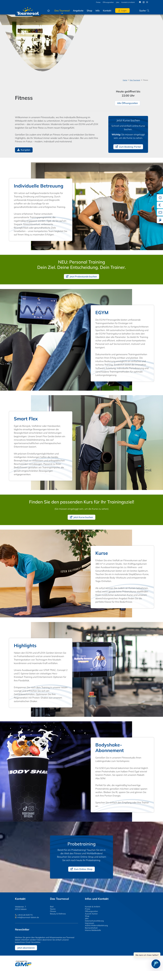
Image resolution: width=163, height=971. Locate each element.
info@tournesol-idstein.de (28, 917)
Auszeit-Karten (91, 913)
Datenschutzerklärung (94, 921)
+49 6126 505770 (25, 915)
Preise (87, 909)
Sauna (52, 909)
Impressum (89, 923)
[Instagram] (143, 2)
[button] (113, 10)
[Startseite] (48, 10)
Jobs (86, 918)
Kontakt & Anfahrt (92, 906)
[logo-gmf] (23, 963)
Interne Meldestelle (93, 930)
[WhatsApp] (147, 2)
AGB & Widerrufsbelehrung (96, 925)
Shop (87, 916)
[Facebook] (140, 2)
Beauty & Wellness (58, 913)
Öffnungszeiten (91, 911)
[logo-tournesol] (28, 10)
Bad (51, 906)
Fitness (53, 911)
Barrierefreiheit (91, 928)
